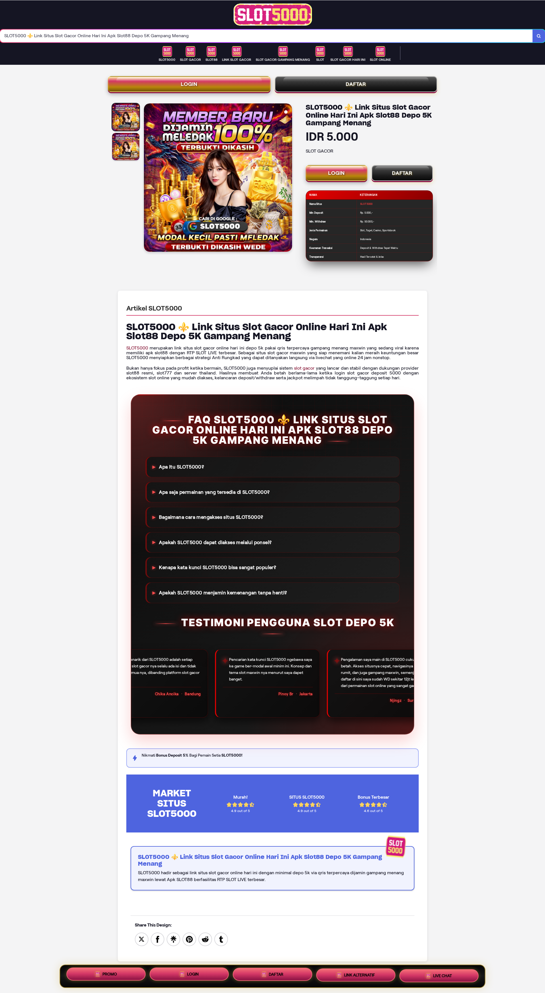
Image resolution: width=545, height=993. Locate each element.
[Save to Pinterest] (189, 938)
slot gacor (304, 368)
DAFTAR (356, 84)
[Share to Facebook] (157, 938)
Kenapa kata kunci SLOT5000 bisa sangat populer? (217, 567)
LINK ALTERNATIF (359, 976)
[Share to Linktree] (173, 938)
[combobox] (266, 36)
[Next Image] (287, 178)
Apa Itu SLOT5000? (181, 466)
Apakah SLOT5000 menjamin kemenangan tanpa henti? (223, 592)
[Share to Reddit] (205, 938)
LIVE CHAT (442, 976)
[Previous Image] (148, 178)
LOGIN (189, 84)
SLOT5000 (137, 347)
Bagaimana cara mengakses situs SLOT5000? (211, 517)
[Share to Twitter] (141, 938)
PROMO (109, 975)
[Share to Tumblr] (221, 938)
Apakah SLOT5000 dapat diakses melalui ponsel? (215, 542)
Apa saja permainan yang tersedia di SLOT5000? (214, 491)
